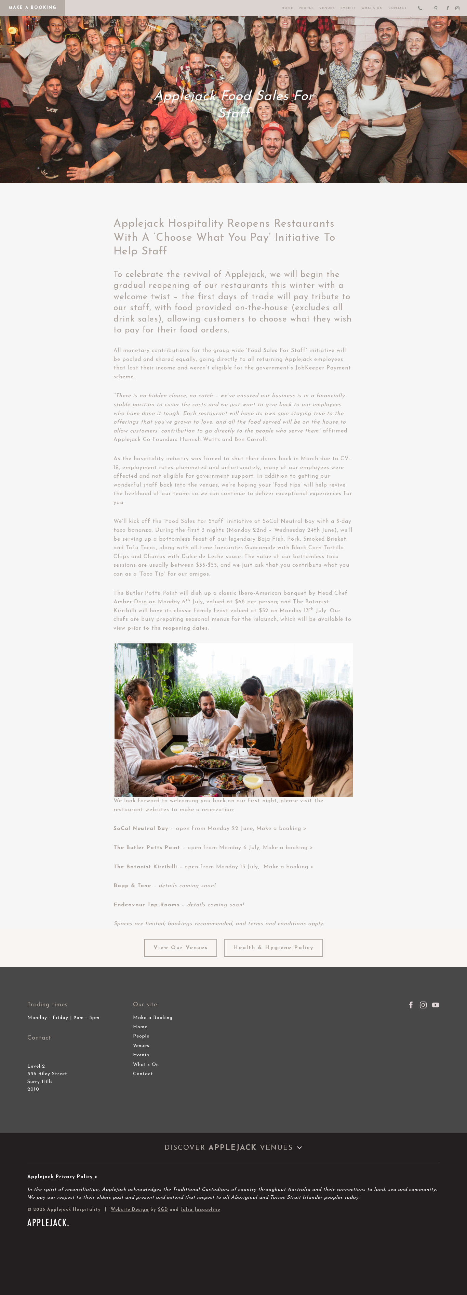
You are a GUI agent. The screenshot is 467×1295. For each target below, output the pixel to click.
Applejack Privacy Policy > (62, 1177)
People (306, 8)
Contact (397, 8)
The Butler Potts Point (145, 593)
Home (287, 8)
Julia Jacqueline (200, 1210)
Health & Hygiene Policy (273, 948)
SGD (163, 1210)
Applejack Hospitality (169, 224)
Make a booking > (281, 828)
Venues (327, 8)
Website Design (130, 1210)
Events (348, 8)
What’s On (372, 8)
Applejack (245, 275)
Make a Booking (153, 1017)
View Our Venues (181, 948)
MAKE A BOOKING (33, 8)
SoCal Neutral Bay (289, 521)
